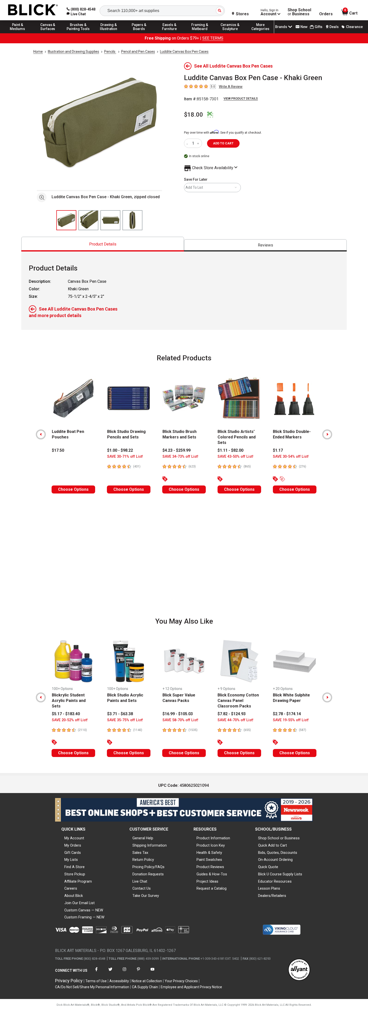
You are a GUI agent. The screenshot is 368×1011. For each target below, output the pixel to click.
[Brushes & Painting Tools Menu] (78, 33)
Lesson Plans (269, 888)
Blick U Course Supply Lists (280, 874)
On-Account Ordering (275, 859)
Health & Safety (209, 852)
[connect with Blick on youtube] (152, 972)
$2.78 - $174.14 (287, 713)
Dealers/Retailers (272, 895)
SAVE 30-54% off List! (291, 456)
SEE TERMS (212, 38)
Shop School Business (299, 12)
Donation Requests (148, 874)
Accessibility (119, 981)
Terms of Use (96, 981)
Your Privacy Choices (181, 981)
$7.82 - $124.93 (232, 713)
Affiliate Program (78, 881)
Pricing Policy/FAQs (148, 867)
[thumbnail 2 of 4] (88, 220)
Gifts (318, 27)
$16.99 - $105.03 (177, 713)
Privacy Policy (69, 980)
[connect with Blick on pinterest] (138, 972)
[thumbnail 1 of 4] (66, 220)
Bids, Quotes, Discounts (277, 852)
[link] (76, 14)
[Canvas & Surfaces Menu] (47, 33)
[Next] (327, 434)
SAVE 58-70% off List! (180, 720)
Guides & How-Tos (212, 874)
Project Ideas (207, 881)
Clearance (354, 27)
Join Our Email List (79, 903)
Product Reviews (210, 867)
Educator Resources (275, 881)
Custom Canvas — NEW (83, 910)
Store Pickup (74, 874)
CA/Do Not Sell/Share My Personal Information (92, 987)
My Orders (72, 845)
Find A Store (74, 867)
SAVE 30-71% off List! (125, 456)
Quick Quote (268, 867)
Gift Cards (72, 852)
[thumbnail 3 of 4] (110, 220)
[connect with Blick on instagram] (124, 972)
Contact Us (141, 888)
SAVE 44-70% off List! (235, 720)
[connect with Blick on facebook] (96, 972)
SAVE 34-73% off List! (180, 456)
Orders (326, 14)
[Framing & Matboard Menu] (199, 33)
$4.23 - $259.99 (176, 450)
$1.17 (278, 450)
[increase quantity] (198, 143)
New (303, 27)
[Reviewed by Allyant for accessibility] (299, 970)
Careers (70, 888)
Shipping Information (149, 845)
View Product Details (241, 98)
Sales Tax (140, 852)
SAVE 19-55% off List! (291, 720)
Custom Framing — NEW (84, 917)
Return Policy (143, 859)
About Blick (73, 895)
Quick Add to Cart (272, 845)
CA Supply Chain (145, 987)
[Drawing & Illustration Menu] (108, 33)
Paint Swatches (209, 859)
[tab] (102, 244)
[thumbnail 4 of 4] (132, 220)
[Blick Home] (33, 10)
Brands (281, 27)
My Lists (71, 859)
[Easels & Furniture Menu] (169, 33)
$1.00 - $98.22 (120, 450)
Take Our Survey (145, 895)
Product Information (213, 838)
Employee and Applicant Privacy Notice (191, 987)
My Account (74, 838)
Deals (334, 27)
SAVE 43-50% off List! (235, 456)
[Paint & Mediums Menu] (17, 33)
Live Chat (139, 881)
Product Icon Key (211, 845)
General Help (142, 838)
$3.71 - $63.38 (120, 713)
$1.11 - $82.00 (230, 450)
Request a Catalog (212, 888)
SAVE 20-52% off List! (70, 720)
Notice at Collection (147, 981)
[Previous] (41, 434)
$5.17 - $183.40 (66, 713)
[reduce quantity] (188, 143)
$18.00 (193, 114)
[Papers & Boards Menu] (138, 33)
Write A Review (231, 87)
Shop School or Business (279, 838)
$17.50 (58, 450)
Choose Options (73, 489)
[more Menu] (260, 33)
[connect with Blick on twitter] (110, 972)
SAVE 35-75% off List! (125, 720)
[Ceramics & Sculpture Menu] (230, 33)
